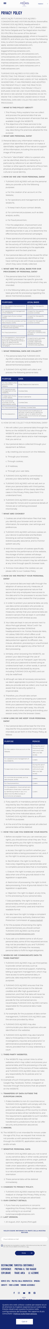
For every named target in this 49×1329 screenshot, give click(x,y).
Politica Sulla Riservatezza (22, 1281)
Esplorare (6, 1273)
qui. (28, 1246)
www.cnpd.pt (36, 920)
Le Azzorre (33, 1273)
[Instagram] (19, 1293)
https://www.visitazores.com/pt (15, 36)
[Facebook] (14, 1293)
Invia (24, 1253)
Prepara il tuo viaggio (25, 1269)
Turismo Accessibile (28, 1285)
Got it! (24, 1322)
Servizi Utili (5, 1281)
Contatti (4, 1285)
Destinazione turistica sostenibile (17, 1265)
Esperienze (6, 1269)
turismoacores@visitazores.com (20, 934)
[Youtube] (24, 1293)
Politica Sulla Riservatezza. (25, 1314)
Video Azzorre (14, 1285)
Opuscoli (37, 1281)
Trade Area (19, 1273)
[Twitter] (34, 1293)
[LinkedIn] (29, 1293)
